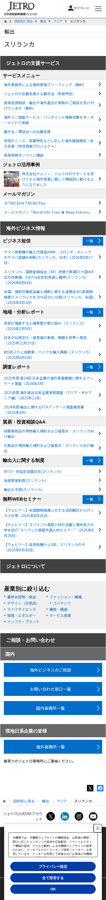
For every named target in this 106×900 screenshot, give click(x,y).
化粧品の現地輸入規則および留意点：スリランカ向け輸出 (49, 448)
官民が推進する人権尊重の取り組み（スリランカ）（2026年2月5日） (45, 325)
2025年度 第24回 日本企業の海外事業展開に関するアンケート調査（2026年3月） (48, 380)
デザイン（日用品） (23, 603)
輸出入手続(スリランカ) (23, 489)
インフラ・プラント (23, 621)
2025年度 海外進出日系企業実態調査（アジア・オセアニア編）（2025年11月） (48, 395)
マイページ (81, 8)
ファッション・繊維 (65, 596)
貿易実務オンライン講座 (23, 155)
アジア (58, 21)
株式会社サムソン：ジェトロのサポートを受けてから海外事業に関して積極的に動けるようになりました (58, 179)
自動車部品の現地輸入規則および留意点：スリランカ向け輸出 (49, 433)
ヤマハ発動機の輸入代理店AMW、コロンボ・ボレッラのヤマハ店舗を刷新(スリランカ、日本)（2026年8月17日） (48, 257)
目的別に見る (23, 21)
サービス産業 (60, 615)
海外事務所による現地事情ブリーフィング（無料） (45, 84)
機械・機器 (58, 609)
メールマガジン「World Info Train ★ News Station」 (48, 212)
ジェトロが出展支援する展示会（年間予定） (40, 93)
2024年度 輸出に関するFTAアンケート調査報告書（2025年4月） (44, 409)
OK (53, 889)
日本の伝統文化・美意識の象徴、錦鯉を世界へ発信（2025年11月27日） (45, 340)
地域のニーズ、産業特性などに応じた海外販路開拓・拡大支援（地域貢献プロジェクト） (49, 143)
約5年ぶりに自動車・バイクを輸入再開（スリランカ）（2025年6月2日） (48, 354)
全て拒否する (53, 878)
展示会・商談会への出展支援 (27, 131)
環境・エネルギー (21, 615)
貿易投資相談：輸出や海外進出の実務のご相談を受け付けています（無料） (49, 105)
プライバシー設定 (53, 866)
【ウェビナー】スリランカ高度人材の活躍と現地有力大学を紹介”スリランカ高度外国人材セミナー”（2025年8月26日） (49, 530)
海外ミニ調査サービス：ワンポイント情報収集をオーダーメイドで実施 (49, 120)
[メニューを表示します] (98, 9)
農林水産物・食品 (21, 596)
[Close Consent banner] (98, 828)
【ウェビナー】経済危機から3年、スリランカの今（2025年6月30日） (44, 547)
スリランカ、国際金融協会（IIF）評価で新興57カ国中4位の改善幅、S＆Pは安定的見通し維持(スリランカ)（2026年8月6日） (48, 277)
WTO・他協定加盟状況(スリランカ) (32, 471)
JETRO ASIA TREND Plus (25, 203)
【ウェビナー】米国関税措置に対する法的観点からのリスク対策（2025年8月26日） (49, 513)
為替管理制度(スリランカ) (25, 480)
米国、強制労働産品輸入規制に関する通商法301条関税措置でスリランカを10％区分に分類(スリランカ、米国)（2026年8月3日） (48, 297)
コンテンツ (62, 603)
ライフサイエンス (21, 609)
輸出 (43, 21)
